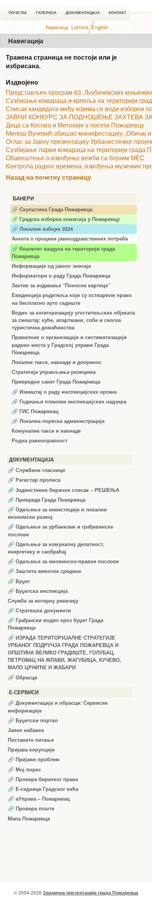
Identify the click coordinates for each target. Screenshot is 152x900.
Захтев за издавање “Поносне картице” (61, 285)
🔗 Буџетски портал (33, 720)
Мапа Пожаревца (29, 818)
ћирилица (57, 27)
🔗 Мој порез (24, 769)
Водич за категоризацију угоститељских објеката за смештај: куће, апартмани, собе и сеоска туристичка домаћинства (73, 320)
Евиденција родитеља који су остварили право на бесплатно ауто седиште (72, 299)
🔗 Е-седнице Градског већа (43, 788)
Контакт (117, 13)
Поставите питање (31, 739)
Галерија (46, 13)
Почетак (18, 13)
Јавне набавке (26, 730)
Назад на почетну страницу (48, 177)
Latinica (79, 27)
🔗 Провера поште (31, 808)
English (100, 27)
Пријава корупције (31, 749)
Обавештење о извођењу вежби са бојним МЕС (75, 157)
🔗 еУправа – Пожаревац (39, 798)
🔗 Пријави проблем (34, 759)
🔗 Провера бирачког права (43, 779)
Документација (82, 13)
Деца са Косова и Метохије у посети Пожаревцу (75, 124)
